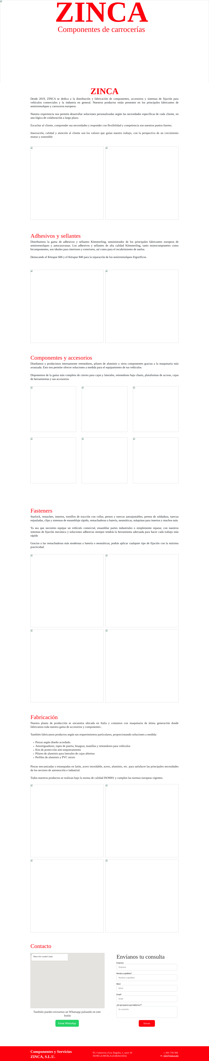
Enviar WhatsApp (67, 1023)
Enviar (147, 1023)
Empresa (119, 963)
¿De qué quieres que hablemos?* (129, 1005)
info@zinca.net (171, 1055)
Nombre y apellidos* (124, 973)
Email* (119, 994)
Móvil (118, 984)
